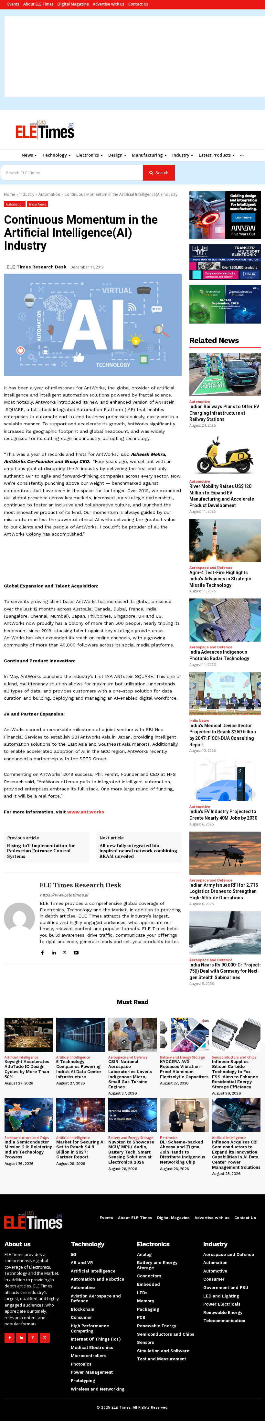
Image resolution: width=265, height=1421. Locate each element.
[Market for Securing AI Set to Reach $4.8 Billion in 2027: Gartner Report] (80, 1115)
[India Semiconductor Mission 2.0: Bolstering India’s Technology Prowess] (29, 1115)
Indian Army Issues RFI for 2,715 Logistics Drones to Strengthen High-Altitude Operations (223, 891)
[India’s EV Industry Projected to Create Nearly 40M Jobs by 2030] (225, 779)
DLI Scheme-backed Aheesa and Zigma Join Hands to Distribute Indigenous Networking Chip (182, 1152)
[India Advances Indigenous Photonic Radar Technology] (225, 620)
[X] (64, 951)
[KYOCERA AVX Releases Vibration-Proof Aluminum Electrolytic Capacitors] (184, 1035)
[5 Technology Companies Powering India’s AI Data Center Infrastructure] (80, 1035)
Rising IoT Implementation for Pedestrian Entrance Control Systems (41, 851)
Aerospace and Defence (210, 568)
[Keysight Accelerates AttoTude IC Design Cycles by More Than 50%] (29, 1035)
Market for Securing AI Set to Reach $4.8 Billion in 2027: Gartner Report (80, 1150)
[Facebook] (42, 951)
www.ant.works (85, 811)
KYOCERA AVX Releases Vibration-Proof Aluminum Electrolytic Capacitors (184, 1069)
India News (37, 204)
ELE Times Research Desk (36, 266)
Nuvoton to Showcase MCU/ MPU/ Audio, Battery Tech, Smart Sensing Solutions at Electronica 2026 (131, 1152)
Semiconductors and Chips (234, 1057)
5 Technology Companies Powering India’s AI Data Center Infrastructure (78, 1069)
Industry (26, 194)
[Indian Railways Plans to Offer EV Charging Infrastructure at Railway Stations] (225, 374)
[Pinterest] (33, 1338)
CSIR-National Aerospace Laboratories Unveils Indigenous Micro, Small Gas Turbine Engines (130, 1074)
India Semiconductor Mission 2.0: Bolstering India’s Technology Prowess (28, 1150)
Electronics (169, 1137)
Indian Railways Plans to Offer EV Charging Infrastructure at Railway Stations (224, 413)
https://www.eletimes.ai (64, 895)
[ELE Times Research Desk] (19, 918)
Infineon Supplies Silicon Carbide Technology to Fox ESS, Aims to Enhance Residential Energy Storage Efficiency (235, 1074)
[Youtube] (76, 951)
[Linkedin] (53, 951)
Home (9, 194)
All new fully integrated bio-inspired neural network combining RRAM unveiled (138, 851)
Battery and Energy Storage (182, 1057)
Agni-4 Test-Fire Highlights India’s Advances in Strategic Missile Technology (220, 579)
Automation (49, 194)
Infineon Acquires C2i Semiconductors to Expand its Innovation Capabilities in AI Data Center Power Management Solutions (236, 1155)
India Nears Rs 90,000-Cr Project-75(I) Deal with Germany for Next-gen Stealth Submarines (225, 971)
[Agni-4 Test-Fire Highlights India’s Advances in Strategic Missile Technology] (225, 540)
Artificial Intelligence (21, 1057)
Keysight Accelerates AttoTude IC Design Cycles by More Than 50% (27, 1069)
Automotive (199, 402)
